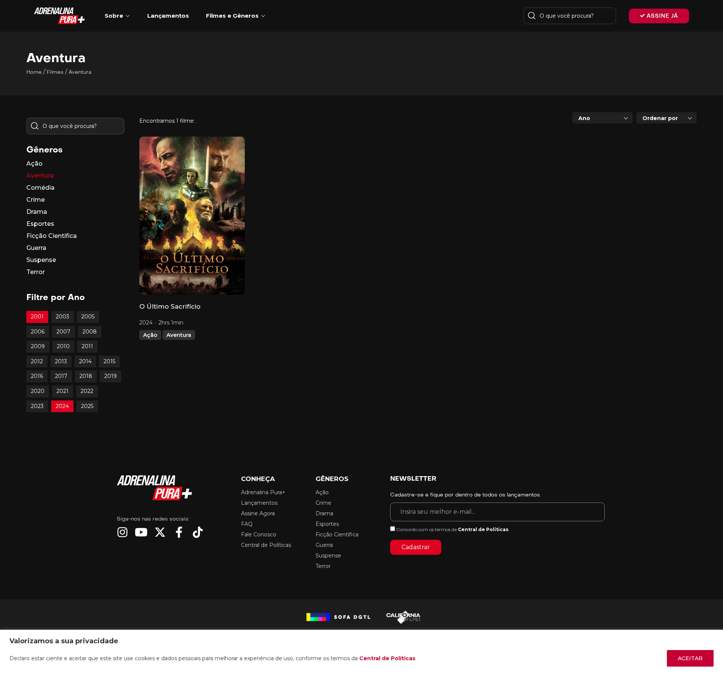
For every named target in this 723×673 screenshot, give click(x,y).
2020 (37, 391)
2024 (62, 406)
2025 (87, 406)
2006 (37, 331)
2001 (37, 316)
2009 (38, 346)
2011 (87, 346)
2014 (85, 361)
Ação (150, 335)
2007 (63, 331)
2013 (61, 361)
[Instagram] (122, 532)
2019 (110, 376)
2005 (88, 316)
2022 (87, 391)
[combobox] (602, 117)
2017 (61, 376)
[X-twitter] (160, 532)
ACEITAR (690, 658)
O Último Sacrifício (169, 306)
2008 (89, 331)
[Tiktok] (197, 532)
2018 (85, 376)
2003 (62, 316)
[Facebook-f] (179, 532)
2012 (37, 361)
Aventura (178, 335)
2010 (63, 346)
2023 (37, 406)
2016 (37, 376)
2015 (109, 361)
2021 (62, 391)
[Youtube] (141, 532)
